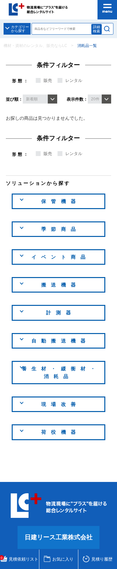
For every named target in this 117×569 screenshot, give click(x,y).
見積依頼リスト (20, 559)
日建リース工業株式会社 (59, 537)
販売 (48, 80)
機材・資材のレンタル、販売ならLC (35, 46)
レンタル (73, 80)
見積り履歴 (101, 559)
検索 (107, 29)
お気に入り (62, 559)
